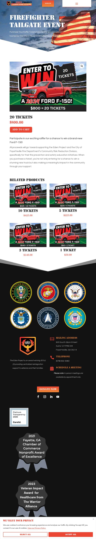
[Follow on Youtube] (57, 396)
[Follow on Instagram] (45, 396)
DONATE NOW (48, 389)
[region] (48, 528)
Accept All (70, 534)
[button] (82, 66)
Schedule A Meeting (69, 367)
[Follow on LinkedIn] (51, 396)
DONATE (48, 3)
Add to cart (21, 129)
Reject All (25, 534)
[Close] (93, 519)
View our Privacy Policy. (37, 528)
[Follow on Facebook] (38, 396)
